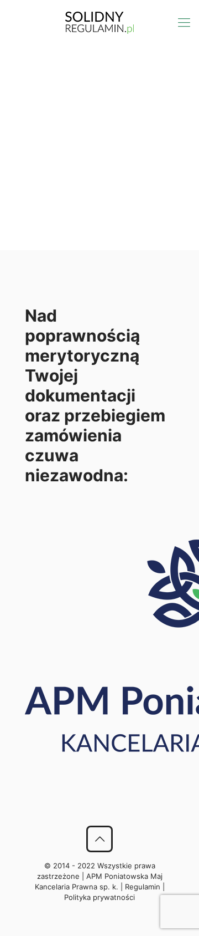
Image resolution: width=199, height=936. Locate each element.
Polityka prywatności (99, 897)
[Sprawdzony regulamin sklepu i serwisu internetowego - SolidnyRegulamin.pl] (99, 22)
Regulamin (142, 886)
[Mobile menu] (184, 22)
